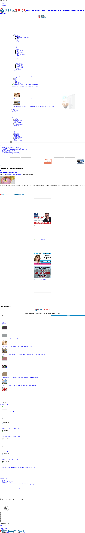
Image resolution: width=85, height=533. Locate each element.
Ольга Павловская (17, 132)
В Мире (15, 70)
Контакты (3, 4)
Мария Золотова (17, 121)
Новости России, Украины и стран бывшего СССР (24, 76)
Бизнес (17, 42)
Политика (15, 81)
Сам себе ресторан (19, 67)
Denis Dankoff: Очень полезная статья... (8, 481)
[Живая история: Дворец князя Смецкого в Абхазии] (4, 434)
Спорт (17, 58)
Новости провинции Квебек (20, 73)
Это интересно (18, 69)
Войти (5, 6)
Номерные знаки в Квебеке (7, 416)
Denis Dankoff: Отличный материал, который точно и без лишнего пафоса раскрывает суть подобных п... (19, 488)
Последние (4, 322)
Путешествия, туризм (19, 66)
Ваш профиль (4, 5)
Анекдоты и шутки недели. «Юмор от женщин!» (10, 475)
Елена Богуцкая (16, 125)
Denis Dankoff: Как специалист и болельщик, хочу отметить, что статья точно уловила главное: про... (18, 486)
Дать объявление (3, 529)
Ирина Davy (16, 126)
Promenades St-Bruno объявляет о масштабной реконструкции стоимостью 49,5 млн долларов (30, 91)
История (17, 49)
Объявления (14, 111)
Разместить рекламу (17, 114)
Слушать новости (15, 109)
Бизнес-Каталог (14, 112)
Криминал (17, 51)
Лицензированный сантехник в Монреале (9, 150)
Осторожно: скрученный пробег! (7, 151)
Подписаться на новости (4, 528)
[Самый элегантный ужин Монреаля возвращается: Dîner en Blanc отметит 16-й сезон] (17, 96)
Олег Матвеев (16, 128)
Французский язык (19, 44)
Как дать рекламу (17, 115)
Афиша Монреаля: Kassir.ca (22, 62)
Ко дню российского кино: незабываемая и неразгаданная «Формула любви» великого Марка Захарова (20, 377)
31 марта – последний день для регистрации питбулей (11, 411)
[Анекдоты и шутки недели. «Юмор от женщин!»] (4, 473)
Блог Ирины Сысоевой (18, 130)
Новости (13, 34)
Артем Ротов (16, 129)
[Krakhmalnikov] (59, 161)
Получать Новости (15, 110)
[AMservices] (37, 161)
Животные (18, 46)
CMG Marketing (2, 526)
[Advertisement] (42, 25)
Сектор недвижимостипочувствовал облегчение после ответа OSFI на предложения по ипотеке (19, 467)
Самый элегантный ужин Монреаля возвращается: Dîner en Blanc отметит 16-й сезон (28, 98)
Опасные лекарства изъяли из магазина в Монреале (11, 400)
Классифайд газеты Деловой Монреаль (6, 145)
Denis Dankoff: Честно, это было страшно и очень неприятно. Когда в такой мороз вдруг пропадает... (18, 484)
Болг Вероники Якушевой (18, 140)
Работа (17, 38)
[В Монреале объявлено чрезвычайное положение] (4, 442)
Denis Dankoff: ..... (4, 480)
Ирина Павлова (16, 134)
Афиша (17, 61)
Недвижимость (18, 36)
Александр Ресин (17, 136)
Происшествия (18, 55)
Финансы (17, 41)
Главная (13, 33)
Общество (16, 43)
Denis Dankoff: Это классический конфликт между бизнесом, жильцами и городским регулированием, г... (19, 485)
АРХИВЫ (3, 2)
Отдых (15, 59)
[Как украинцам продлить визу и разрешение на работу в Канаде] (3, 418)
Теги (2, 324)
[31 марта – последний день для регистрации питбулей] (4, 409)
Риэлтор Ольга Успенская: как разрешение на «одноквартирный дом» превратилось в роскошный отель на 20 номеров (34, 106)
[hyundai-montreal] (70, 161)
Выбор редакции (19, 77)
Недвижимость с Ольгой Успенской (24, 37)
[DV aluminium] (80, 161)
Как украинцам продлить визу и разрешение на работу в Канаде (13, 420)
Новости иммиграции (19, 72)
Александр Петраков (17, 138)
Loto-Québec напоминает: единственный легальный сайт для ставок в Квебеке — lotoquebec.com (19, 369)
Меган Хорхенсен (17, 118)
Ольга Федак (16, 119)
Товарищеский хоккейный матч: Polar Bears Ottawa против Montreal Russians (25, 86)
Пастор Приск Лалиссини (18, 124)
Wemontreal (8, 532)
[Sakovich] (26, 161)
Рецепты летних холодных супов (8, 172)
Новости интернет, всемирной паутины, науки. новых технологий (27, 71)
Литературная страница (20, 65)
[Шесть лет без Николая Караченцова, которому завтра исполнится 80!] (4, 449)
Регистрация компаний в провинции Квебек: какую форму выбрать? (13, 154)
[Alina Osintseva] (48, 161)
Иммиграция (16, 80)
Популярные (4, 323)
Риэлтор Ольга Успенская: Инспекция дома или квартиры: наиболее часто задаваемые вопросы (19, 385)
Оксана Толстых (17, 131)
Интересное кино (19, 63)
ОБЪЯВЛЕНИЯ (2, 143)
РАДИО (3, 3)
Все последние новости (4, 404)
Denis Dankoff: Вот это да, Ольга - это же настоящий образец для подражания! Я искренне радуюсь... (18, 483)
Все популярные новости (4, 478)
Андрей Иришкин (17, 133)
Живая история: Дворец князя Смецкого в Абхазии (11, 436)
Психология (18, 56)
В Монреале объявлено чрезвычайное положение (11, 444)
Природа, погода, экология (20, 54)
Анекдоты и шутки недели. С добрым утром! (10, 459)
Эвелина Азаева (17, 127)
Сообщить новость (17, 116)
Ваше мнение (18, 82)
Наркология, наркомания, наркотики (22, 48)
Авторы (13, 117)
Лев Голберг (16, 123)
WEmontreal (37, 493)
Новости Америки (19, 75)
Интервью (15, 79)
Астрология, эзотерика (20, 45)
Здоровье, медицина (19, 47)
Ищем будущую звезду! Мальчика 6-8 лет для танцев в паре (12, 147)
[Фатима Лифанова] (15, 161)
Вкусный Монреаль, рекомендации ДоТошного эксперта (11, 153)
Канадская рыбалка (19, 64)
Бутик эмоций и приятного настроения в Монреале (10, 155)
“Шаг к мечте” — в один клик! (7, 362)
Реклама (17, 40)
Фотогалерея (18, 68)
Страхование (18, 39)
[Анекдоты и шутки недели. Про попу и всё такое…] (4, 426)
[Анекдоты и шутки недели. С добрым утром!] (4, 457)
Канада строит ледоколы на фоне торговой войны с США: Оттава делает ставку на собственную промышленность (22, 393)
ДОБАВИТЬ (2, 144)
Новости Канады (19, 74)
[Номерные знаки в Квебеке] (3, 414)
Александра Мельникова (18, 120)
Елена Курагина (16, 135)
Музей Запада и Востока (20, 50)
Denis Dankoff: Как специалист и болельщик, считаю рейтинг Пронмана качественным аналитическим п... (19, 487)
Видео (15, 78)
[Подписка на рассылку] (0, 170)
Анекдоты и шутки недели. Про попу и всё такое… (11, 428)
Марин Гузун (16, 139)
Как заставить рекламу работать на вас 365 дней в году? (11, 148)
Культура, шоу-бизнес (19, 52)
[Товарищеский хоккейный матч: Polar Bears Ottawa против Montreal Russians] (25, 84)
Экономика (16, 35)
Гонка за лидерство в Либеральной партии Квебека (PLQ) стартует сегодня (14, 149)
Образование (18, 53)
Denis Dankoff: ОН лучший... (6, 482)
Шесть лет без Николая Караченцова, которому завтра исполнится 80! (14, 451)
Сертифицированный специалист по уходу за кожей (10, 152)
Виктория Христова (17, 122)
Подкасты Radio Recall (17, 83)
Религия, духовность (19, 57)
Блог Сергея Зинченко (18, 137)
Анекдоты (17, 60)
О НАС (3, 1)
